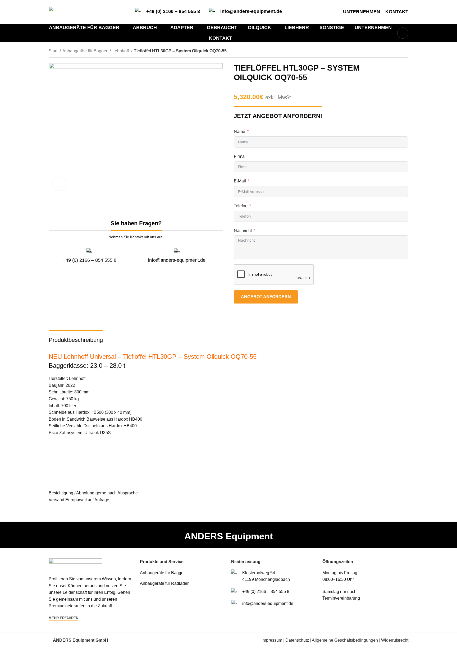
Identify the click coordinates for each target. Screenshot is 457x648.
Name (239, 131)
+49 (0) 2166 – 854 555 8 (173, 11)
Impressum (272, 640)
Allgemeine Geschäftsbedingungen (345, 640)
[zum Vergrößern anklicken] (59, 183)
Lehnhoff (121, 51)
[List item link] (183, 572)
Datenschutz (297, 640)
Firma (239, 156)
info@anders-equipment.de (251, 11)
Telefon (241, 206)
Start (53, 51)
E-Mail (240, 181)
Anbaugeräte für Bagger (85, 51)
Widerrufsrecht (394, 640)
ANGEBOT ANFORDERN (266, 297)
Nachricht (243, 230)
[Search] (403, 33)
